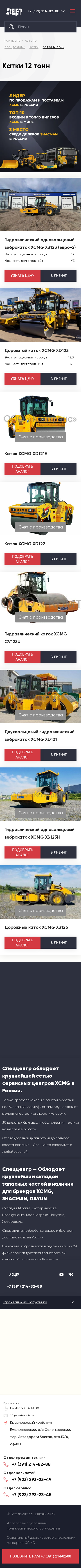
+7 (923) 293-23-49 (32, 1479)
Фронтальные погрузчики (25, 1302)
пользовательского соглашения (33, 1528)
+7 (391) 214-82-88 (43, 11)
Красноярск (63, 11)
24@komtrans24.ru (22, 1415)
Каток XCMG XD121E (25, 453)
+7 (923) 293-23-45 (31, 1494)
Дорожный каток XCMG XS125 (36, 927)
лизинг (59, 275)
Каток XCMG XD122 (24, 543)
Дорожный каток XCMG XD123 (36, 350)
